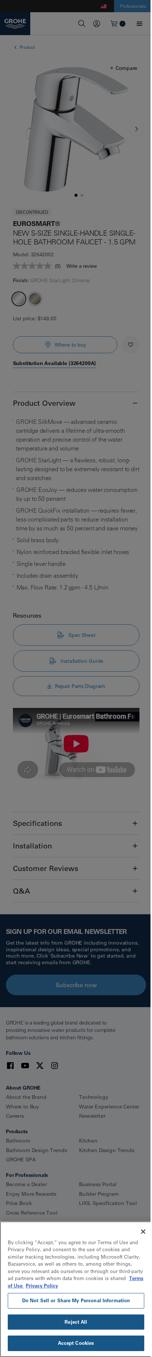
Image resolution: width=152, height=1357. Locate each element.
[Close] (143, 1231)
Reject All (76, 1322)
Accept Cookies (76, 1343)
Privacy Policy (42, 1286)
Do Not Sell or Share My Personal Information (76, 1300)
